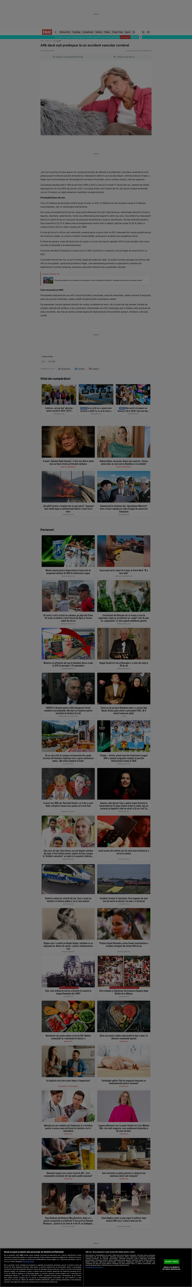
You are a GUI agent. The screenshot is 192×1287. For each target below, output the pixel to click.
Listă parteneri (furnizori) (94, 1267)
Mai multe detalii (28, 1261)
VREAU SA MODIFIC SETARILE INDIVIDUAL (171, 1268)
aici (19, 1275)
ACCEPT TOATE (171, 1262)
